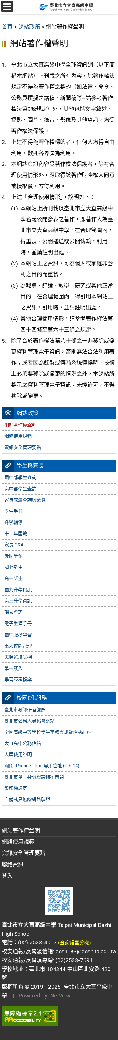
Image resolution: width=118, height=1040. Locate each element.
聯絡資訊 (12, 864)
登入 (7, 876)
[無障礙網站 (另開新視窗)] (59, 1016)
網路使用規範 (18, 436)
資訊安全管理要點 (22, 447)
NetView (60, 995)
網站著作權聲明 (21, 830)
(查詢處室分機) (74, 942)
